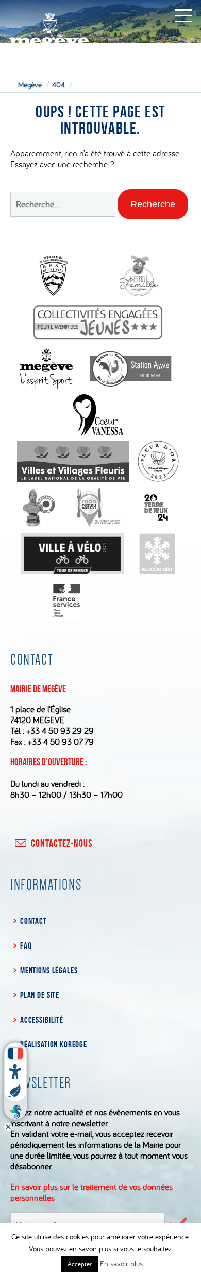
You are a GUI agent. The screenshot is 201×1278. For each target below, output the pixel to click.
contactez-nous (61, 843)
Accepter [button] (80, 1263)
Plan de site (39, 995)
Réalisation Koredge (53, 1044)
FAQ (25, 945)
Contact (33, 920)
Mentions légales (48, 970)
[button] (153, 204)
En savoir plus (121, 1263)
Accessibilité (41, 1019)
